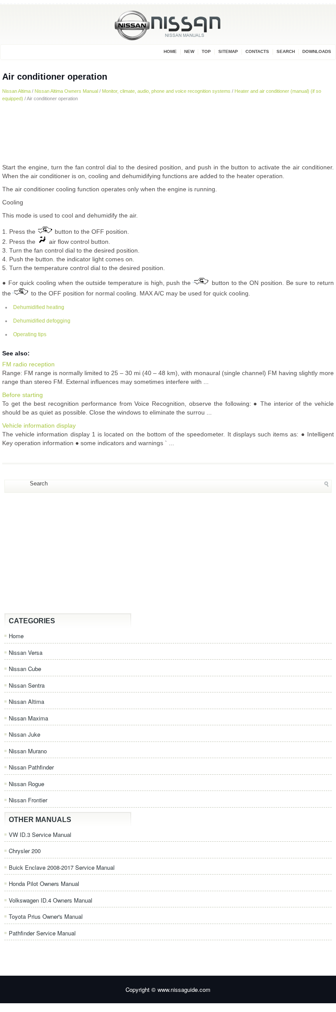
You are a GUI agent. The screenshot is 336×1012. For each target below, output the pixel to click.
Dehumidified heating (38, 307)
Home (170, 51)
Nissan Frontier (28, 800)
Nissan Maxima (28, 718)
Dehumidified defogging (41, 321)
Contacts (257, 51)
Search (285, 51)
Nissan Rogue (26, 784)
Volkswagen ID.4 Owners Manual (50, 900)
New (189, 51)
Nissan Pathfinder (31, 767)
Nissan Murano (28, 751)
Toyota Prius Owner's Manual (46, 916)
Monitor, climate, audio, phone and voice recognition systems (166, 91)
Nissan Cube (25, 668)
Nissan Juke (24, 734)
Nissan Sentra (27, 685)
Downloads (316, 51)
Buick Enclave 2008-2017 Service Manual (62, 867)
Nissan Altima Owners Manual (66, 91)
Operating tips (29, 334)
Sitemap (228, 51)
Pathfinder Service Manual (42, 933)
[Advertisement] (168, 132)
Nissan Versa (25, 652)
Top (206, 51)
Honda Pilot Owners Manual (44, 883)
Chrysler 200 (25, 851)
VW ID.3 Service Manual (40, 834)
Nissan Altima (16, 91)
